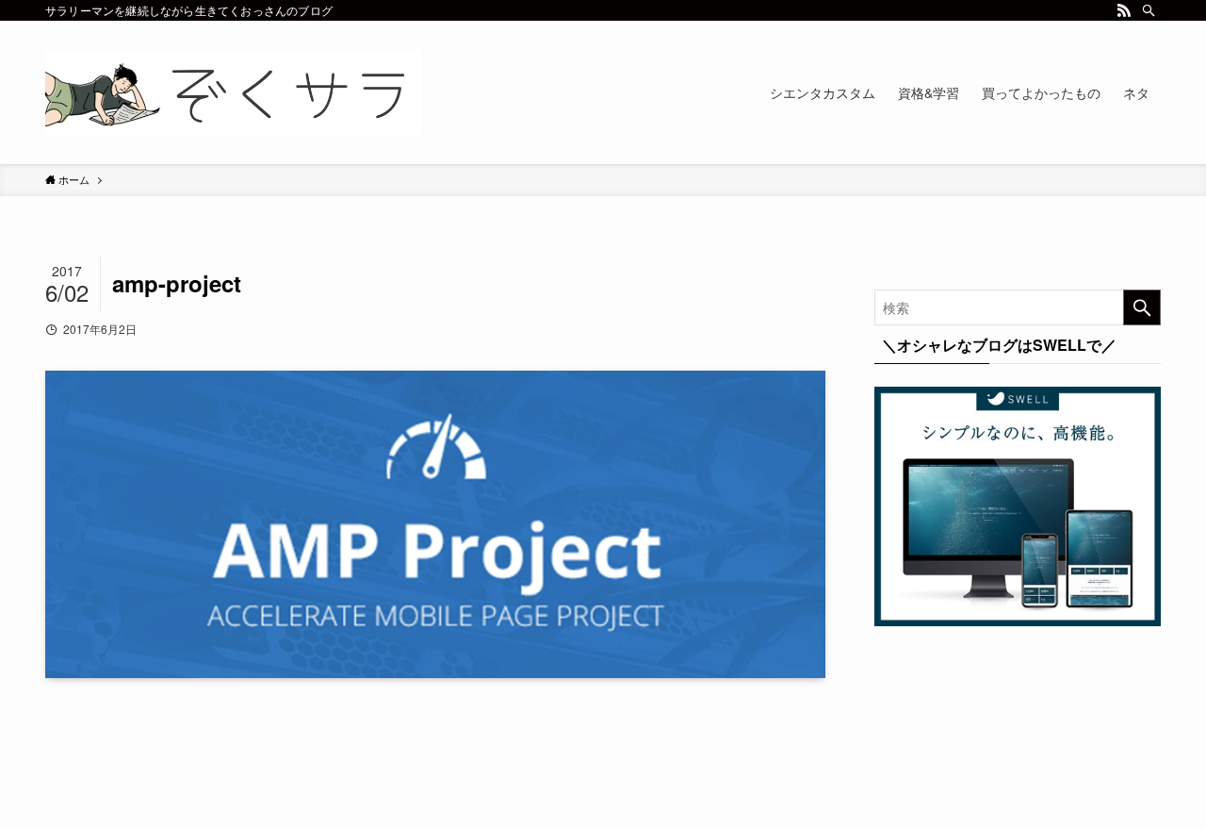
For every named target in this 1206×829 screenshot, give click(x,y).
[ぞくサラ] (233, 92)
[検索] (1148, 10)
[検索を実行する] (1142, 307)
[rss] (1124, 10)
